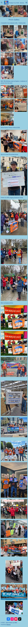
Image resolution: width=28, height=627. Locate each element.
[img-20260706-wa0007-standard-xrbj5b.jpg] (21, 92)
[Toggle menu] (26, 2)
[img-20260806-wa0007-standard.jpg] (21, 45)
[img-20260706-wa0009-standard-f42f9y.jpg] (7, 92)
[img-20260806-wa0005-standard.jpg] (7, 45)
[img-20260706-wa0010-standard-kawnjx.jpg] (7, 105)
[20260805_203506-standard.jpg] (21, 32)
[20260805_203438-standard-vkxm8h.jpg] (7, 32)
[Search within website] (1, 2)
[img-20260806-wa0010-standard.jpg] (7, 59)
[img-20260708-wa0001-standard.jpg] (7, 119)
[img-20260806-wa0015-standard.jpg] (21, 59)
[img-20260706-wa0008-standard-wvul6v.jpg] (21, 105)
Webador (8, 624)
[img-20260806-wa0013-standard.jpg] (7, 72)
